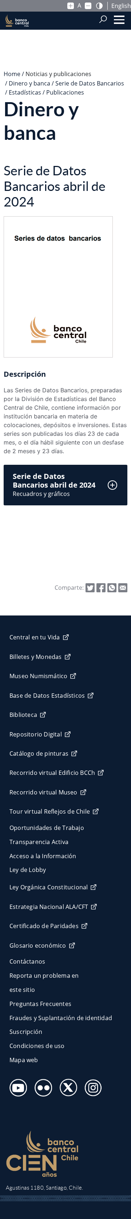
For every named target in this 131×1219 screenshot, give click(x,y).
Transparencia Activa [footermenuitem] (38, 842)
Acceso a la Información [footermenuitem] (42, 856)
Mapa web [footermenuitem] (23, 1060)
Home (12, 74)
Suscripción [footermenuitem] (25, 1032)
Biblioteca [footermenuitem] (23, 715)
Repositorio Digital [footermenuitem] (35, 734)
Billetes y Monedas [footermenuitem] (35, 657)
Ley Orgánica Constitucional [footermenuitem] (48, 887)
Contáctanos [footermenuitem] (27, 961)
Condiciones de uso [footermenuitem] (37, 1046)
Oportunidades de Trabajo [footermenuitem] (46, 828)
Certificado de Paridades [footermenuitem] (44, 926)
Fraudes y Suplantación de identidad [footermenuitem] (60, 1018)
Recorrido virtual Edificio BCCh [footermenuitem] (52, 773)
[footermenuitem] (16, 1085)
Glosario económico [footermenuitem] (37, 945)
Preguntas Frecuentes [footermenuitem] (40, 1004)
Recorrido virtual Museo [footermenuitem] (43, 792)
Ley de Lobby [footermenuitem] (27, 870)
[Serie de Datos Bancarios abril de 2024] (122, 587)
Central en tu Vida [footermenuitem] (34, 637)
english (121, 6)
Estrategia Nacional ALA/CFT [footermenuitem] (48, 907)
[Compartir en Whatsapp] (111, 587)
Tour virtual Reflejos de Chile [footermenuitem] (49, 811)
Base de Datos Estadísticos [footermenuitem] (47, 696)
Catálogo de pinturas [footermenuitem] (38, 753)
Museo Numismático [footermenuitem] (38, 676)
